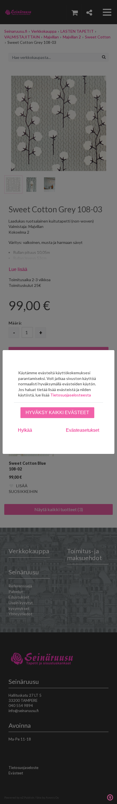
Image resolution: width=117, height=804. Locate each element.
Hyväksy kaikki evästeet (57, 412)
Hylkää (25, 430)
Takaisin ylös (110, 797)
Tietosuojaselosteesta (70, 394)
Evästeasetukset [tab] (82, 430)
